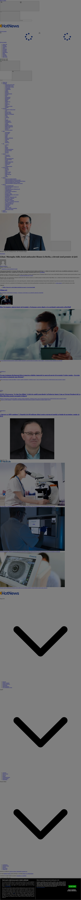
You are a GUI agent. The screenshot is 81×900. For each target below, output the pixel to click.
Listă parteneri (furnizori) (41, 887)
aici (13, 893)
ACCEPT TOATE (72, 886)
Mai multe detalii (8, 886)
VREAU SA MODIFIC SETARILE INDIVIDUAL (72, 890)
